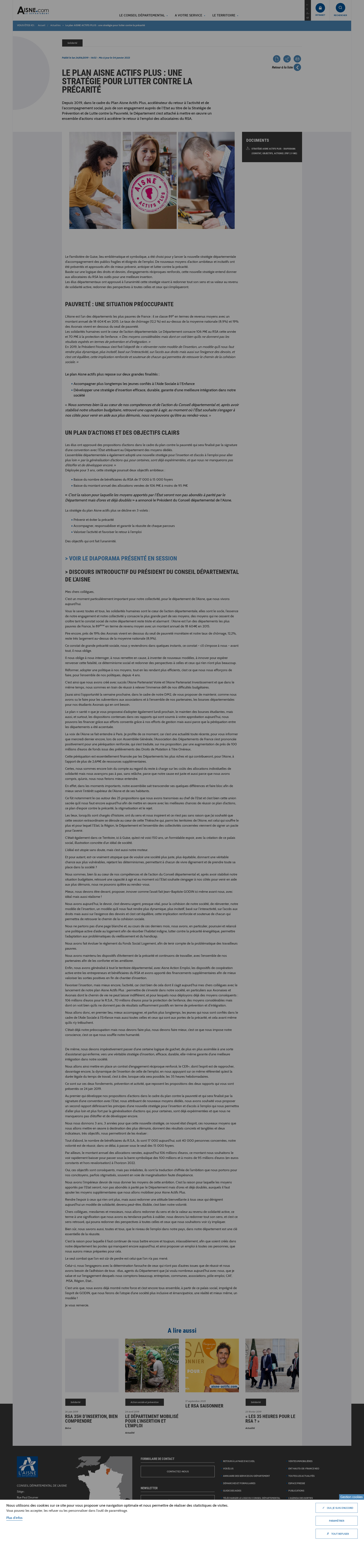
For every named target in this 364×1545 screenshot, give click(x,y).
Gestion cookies (351, 1497)
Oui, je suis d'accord (337, 1508)
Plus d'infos (14, 1518)
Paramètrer (336, 1520)
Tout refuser (338, 1534)
